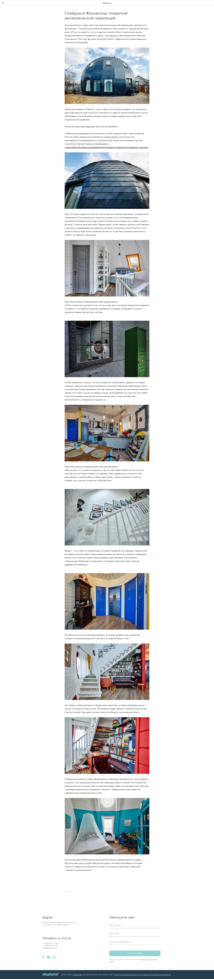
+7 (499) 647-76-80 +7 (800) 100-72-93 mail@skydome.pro (50, 945)
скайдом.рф (77, 975)
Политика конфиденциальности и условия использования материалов (142, 975)
